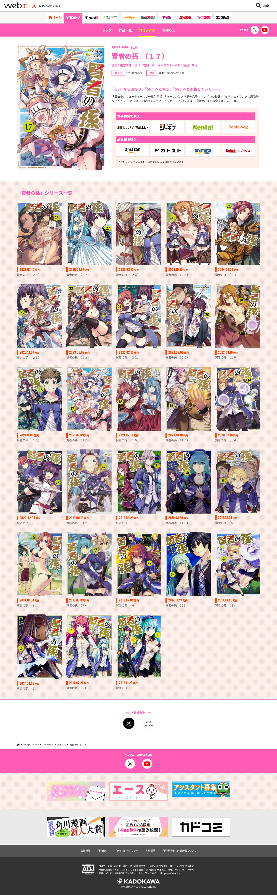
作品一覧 (125, 30)
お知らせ (168, 30)
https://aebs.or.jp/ (170, 873)
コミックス (147, 30)
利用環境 (150, 850)
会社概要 (85, 850)
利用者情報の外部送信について (179, 850)
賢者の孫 (61, 744)
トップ (107, 30)
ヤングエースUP (31, 744)
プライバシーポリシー (126, 850)
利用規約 (102, 850)
